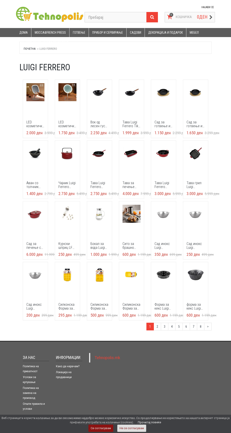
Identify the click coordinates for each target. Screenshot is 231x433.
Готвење (79, 32)
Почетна (29, 48)
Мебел (194, 32)
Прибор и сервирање (107, 32)
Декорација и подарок (165, 32)
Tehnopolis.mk (107, 357)
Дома (23, 32)
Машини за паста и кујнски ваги (44, 41)
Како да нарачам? (67, 366)
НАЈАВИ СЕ (207, 7)
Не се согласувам (132, 428)
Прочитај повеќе (149, 422)
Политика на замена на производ (31, 393)
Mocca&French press (50, 32)
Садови (135, 32)
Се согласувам (101, 428)
